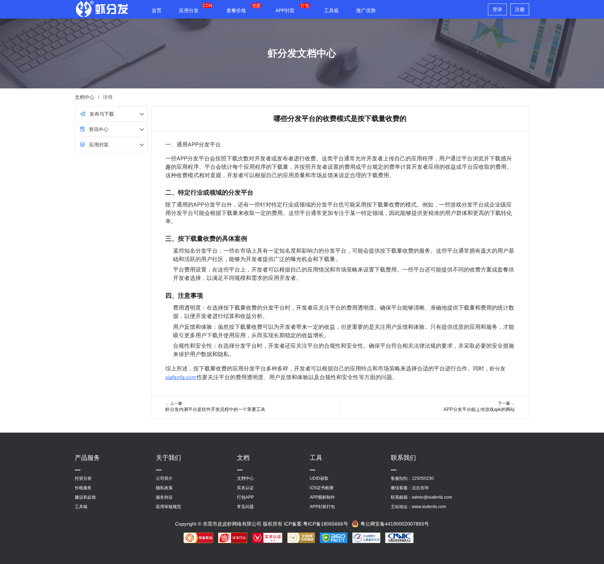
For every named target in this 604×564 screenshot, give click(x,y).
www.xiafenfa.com (429, 506)
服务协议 (164, 497)
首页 (156, 10)
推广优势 (366, 10)
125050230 (423, 478)
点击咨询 (420, 487)
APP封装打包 (322, 506)
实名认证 (245, 487)
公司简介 (164, 478)
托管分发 (83, 478)
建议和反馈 (85, 497)
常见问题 (245, 506)
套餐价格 (236, 10)
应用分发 (189, 10)
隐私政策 (164, 487)
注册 (520, 9)
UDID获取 (319, 478)
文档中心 (84, 97)
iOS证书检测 (321, 487)
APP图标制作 (322, 497)
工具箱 (331, 10)
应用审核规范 (168, 506)
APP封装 (285, 10)
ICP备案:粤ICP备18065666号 (316, 524)
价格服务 (83, 487)
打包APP (245, 497)
